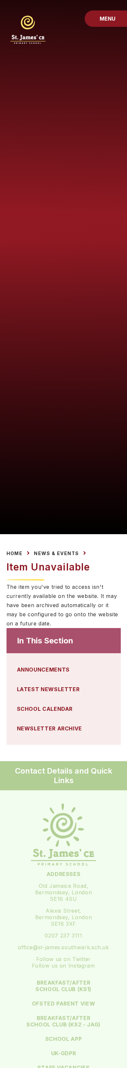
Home (15, 553)
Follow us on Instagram (63, 965)
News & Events (56, 553)
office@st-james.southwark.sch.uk (63, 947)
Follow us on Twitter (63, 959)
